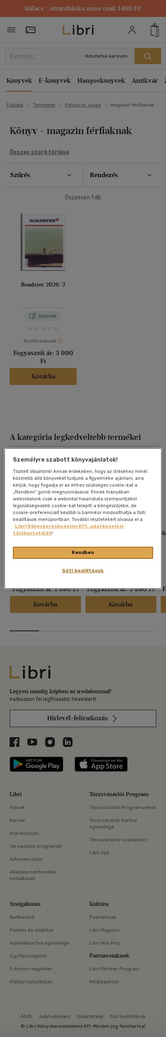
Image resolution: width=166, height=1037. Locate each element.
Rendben (83, 552)
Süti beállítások (83, 570)
